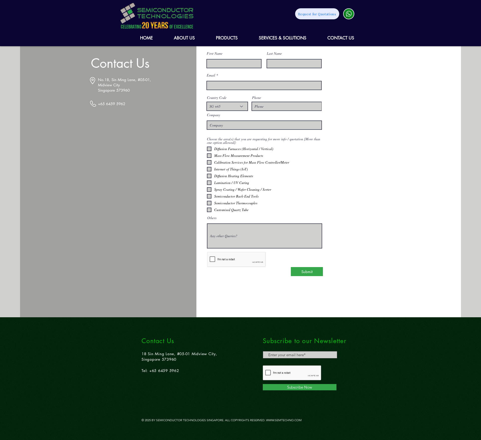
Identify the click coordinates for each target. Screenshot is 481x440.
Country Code (216, 97)
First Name (214, 53)
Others (211, 218)
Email (211, 75)
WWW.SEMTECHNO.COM (284, 420)
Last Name (274, 53)
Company (213, 115)
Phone (256, 97)
